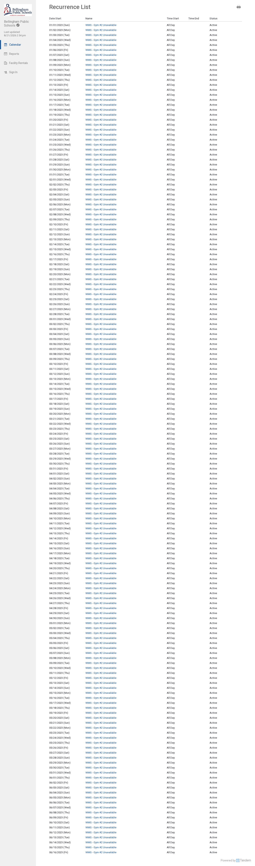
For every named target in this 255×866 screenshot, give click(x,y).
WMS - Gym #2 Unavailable (100, 25)
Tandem (245, 860)
